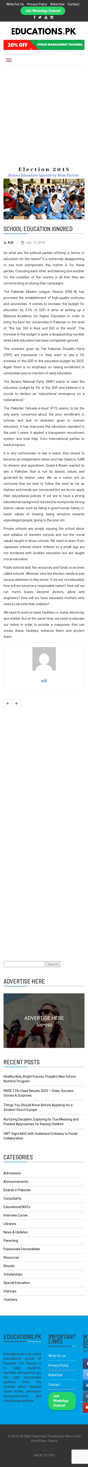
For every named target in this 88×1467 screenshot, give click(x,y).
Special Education (17, 1283)
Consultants (12, 1198)
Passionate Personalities (22, 1249)
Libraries (10, 1224)
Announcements (16, 1181)
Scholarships (13, 1274)
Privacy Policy (37, 4)
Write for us (15, 4)
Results (9, 1266)
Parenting (11, 1240)
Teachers (10, 1299)
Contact (73, 4)
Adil (10, 242)
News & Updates (16, 1232)
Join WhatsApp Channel (43, 11)
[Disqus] (44, 771)
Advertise (57, 4)
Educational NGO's (17, 1207)
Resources (11, 1257)
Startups (10, 1291)
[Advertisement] (44, 112)
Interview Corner (16, 1215)
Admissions (12, 1173)
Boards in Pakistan (17, 1190)
